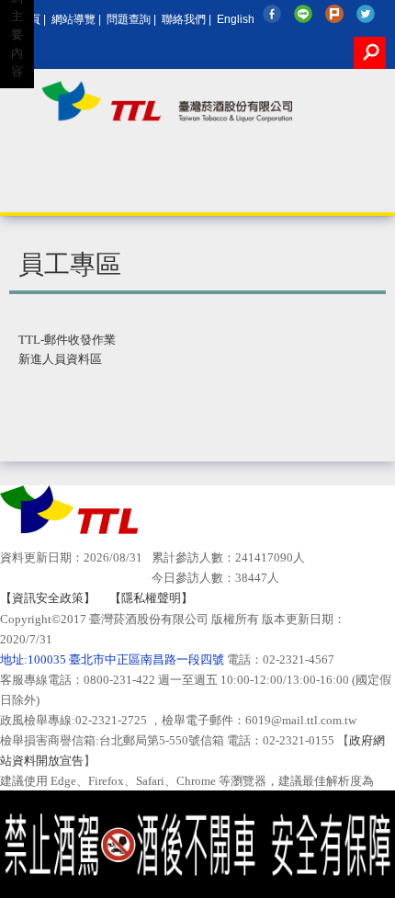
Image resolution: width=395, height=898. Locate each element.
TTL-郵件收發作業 (67, 340)
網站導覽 (73, 19)
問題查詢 (129, 19)
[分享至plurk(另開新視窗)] (336, 14)
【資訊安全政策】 (48, 598)
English (235, 19)
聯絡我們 (184, 19)
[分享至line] (305, 14)
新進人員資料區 (60, 359)
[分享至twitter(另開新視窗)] (367, 14)
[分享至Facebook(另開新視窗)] (274, 14)
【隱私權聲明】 (151, 598)
